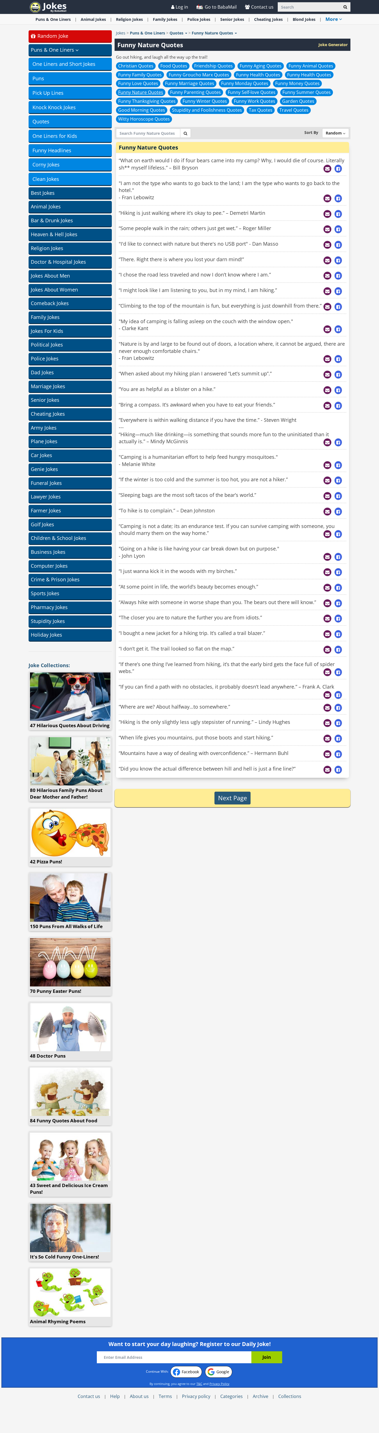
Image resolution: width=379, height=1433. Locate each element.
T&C (199, 1384)
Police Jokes (45, 358)
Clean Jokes (45, 179)
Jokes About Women (54, 289)
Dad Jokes (42, 372)
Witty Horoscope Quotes (144, 119)
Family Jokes (45, 317)
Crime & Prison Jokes (55, 579)
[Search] (345, 7)
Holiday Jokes (46, 634)
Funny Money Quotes (297, 83)
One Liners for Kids (54, 136)
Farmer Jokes (46, 510)
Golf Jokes (42, 524)
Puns (38, 78)
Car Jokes (41, 455)
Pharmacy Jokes (49, 607)
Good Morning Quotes (141, 110)
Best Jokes (43, 193)
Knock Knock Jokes (54, 107)
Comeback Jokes (50, 303)
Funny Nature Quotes (140, 92)
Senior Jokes (45, 400)
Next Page (232, 798)
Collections (289, 1396)
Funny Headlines (51, 150)
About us (139, 1396)
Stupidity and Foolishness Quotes (207, 110)
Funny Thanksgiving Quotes (147, 101)
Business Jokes (48, 552)
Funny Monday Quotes (244, 83)
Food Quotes (173, 66)
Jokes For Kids (47, 331)
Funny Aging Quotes (261, 66)
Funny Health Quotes (258, 75)
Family (165, 19)
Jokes (120, 33)
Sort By (311, 132)
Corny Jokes (46, 164)
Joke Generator (333, 44)
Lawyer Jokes (46, 496)
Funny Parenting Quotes (195, 92)
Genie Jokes (44, 469)
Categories (231, 1396)
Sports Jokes (45, 593)
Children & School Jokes (58, 538)
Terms (165, 1396)
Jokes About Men (50, 275)
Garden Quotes (298, 101)
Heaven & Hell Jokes (54, 234)
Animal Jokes (46, 206)
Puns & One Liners (53, 19)
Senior (232, 19)
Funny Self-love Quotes (252, 92)
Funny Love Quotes (138, 83)
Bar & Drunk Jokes (52, 220)
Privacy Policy (219, 1384)
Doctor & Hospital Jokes (58, 261)
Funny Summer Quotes (306, 92)
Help (115, 1396)
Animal (93, 19)
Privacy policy (196, 1396)
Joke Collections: (49, 665)
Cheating (268, 19)
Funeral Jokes (46, 483)
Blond (304, 19)
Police (198, 19)
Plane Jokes (44, 441)
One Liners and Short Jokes (63, 64)
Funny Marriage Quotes (189, 83)
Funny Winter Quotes (205, 101)
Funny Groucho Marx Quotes (199, 75)
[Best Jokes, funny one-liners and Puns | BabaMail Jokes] (48, 6)
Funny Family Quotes (140, 75)
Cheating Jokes (48, 413)
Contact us (262, 7)
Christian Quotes (135, 66)
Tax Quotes (260, 110)
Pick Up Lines (48, 92)
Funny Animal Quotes (311, 66)
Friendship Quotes (213, 66)
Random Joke (52, 36)
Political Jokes (47, 344)
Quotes (40, 121)
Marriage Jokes (48, 386)
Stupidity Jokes (48, 621)
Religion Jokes (47, 248)
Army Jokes (44, 427)
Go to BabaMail (220, 7)
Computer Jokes (49, 565)
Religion (129, 19)
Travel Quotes (294, 110)
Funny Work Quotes (254, 101)
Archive (260, 1396)
